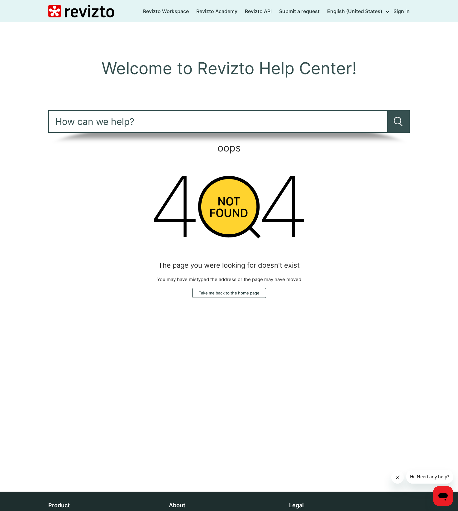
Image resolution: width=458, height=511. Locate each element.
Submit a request (299, 11)
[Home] (81, 11)
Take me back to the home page (229, 292)
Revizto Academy (216, 11)
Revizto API (258, 11)
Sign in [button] (402, 11)
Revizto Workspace (166, 11)
